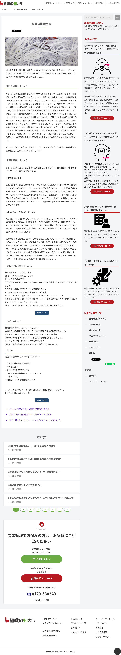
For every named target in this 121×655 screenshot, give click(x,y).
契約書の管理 (94, 330)
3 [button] (30, 509)
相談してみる (41, 313)
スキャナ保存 (94, 347)
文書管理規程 (94, 324)
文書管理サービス (52, 3)
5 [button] (45, 509)
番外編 (92, 352)
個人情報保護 (101, 632)
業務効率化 (94, 341)
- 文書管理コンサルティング (52, 625)
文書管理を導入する (97, 318)
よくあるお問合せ (113, 3)
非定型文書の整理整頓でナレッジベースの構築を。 (31, 414)
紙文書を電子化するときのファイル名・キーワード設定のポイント (34, 472)
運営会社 (93, 376)
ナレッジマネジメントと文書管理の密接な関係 (29, 408)
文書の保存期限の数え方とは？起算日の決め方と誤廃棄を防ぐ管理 (34, 459)
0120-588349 (44, 593)
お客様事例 (99, 3)
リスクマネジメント (97, 335)
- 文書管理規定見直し (51, 631)
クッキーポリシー (103, 636)
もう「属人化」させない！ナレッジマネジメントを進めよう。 (36, 420)
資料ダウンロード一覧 (105, 618)
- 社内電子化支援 (49, 635)
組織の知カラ (7, 9)
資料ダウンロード (43, 578)
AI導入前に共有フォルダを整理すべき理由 (24, 485)
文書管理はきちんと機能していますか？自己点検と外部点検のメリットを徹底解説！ (41, 498)
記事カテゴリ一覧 (83, 3)
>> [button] (67, 509)
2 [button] (23, 509)
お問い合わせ (43, 559)
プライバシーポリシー (98, 381)
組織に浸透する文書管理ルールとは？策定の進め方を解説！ (32, 446)
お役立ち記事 (69, 3)
